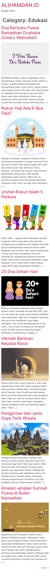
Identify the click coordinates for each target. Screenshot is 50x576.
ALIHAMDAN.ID (20, 5)
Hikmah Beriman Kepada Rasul (17, 341)
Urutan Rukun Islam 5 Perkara (22, 194)
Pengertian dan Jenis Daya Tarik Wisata (21, 416)
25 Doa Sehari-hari (19, 271)
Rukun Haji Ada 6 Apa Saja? (22, 110)
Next (45, 568)
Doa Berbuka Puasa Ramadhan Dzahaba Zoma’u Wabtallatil (20, 32)
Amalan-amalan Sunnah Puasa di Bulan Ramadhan (24, 493)
